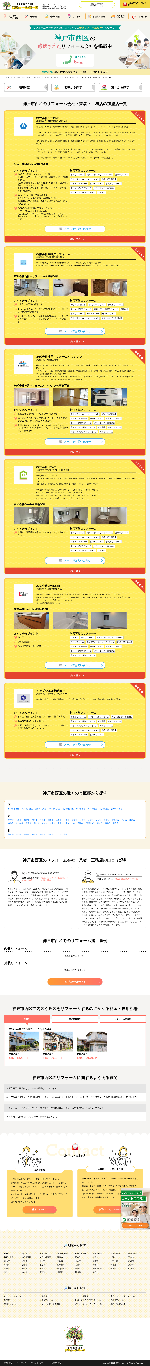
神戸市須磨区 (27, 809)
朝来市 (106, 820)
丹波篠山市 (90, 823)
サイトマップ (21, 1363)
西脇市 (108, 823)
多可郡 (42, 834)
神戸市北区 (92, 809)
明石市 (98, 820)
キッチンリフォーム (12, 1296)
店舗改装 (8, 1300)
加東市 (132, 820)
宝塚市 (74, 820)
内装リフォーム (117, 1300)
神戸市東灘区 (40, 809)
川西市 (66, 820)
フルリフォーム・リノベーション (89, 1304)
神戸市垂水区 (13, 809)
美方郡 (66, 834)
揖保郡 (27, 834)
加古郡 (11, 834)
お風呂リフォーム (47, 1296)
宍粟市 (28, 823)
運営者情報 (8, 1363)
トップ (6, 77)
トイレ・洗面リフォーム (85, 1296)
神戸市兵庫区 (116, 809)
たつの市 (19, 823)
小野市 (82, 820)
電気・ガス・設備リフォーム (123, 1296)
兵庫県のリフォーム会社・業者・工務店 (60, 77)
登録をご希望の (96, 5)
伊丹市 (124, 820)
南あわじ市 (70, 823)
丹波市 (100, 823)
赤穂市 (44, 823)
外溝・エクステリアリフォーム (88, 1300)
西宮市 (27, 820)
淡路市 (19, 820)
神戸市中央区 (54, 809)
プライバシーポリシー (38, 1363)
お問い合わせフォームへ (110, 1209)
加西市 (50, 820)
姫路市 (11, 823)
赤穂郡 (19, 834)
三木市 (58, 820)
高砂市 (36, 823)
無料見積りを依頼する (75, 981)
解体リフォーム (46, 1300)
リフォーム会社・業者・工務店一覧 (27, 77)
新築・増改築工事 (118, 1304)
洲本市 (60, 823)
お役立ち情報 (56, 1363)
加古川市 (115, 820)
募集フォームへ (39, 1209)
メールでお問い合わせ (77, 228)
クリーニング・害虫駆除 (50, 1304)
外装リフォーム (10, 1304)
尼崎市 (35, 820)
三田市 (90, 820)
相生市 (52, 823)
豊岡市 (80, 823)
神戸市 (11, 820)
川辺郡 (58, 834)
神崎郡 (35, 834)
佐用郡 (50, 834)
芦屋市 (42, 820)
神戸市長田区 (68, 809)
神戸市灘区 (80, 809)
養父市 (116, 823)
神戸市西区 (104, 809)
